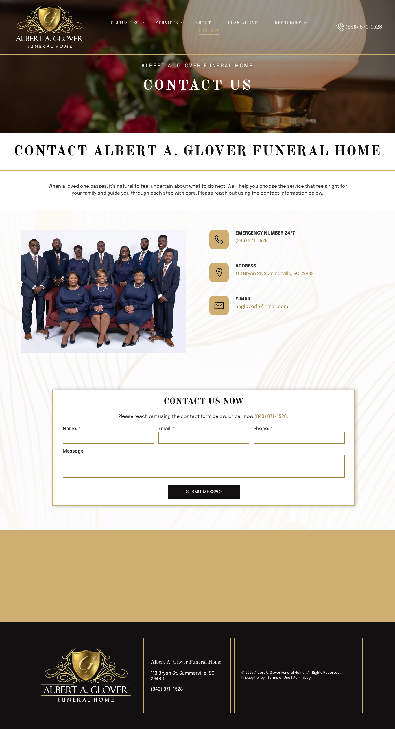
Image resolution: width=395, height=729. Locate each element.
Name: (70, 428)
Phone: (261, 428)
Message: (74, 451)
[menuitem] (127, 23)
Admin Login (303, 678)
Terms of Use (278, 678)
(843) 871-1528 (251, 240)
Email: (164, 428)
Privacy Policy (253, 678)
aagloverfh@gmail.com (261, 306)
